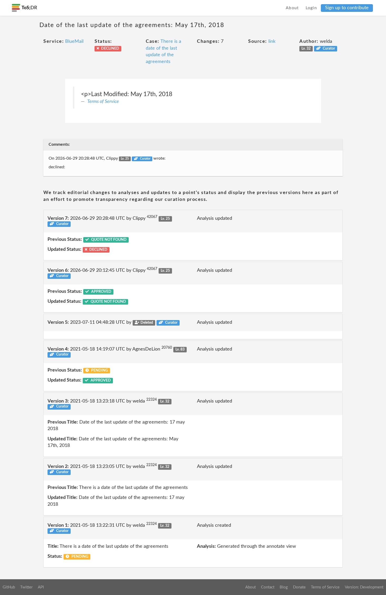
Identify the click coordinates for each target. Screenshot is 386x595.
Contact (267, 587)
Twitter (26, 587)
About (292, 8)
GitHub (9, 587)
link (271, 41)
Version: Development (364, 587)
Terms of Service (103, 101)
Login (311, 8)
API (41, 587)
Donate (299, 587)
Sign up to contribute (347, 8)
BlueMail (74, 41)
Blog (284, 587)
